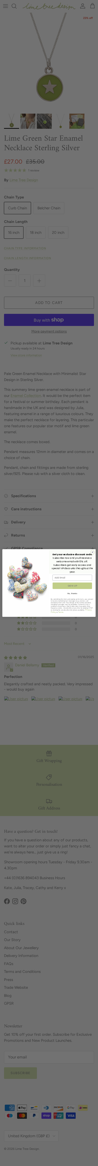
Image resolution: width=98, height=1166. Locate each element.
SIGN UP (72, 585)
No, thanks (72, 593)
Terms (60, 612)
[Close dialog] (92, 552)
